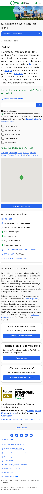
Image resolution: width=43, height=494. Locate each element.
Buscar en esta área (21, 206)
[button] (21, 177)
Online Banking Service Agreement (15, 465)
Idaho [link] (16, 41)
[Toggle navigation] (2, 3)
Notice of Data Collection (12, 468)
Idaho (20, 152)
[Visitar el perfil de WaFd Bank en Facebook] (11, 435)
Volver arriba (21, 427)
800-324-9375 (8, 440)
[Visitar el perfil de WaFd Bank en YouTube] (26, 435)
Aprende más (21, 358)
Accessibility (8, 457)
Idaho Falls (6, 218)
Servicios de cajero (11, 142)
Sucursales (7, 41)
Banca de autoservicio (12, 130)
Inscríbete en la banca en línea (21, 377)
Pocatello (18, 73)
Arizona (4, 152)
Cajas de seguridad (11, 138)
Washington (32, 155)
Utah (23, 155)
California (13, 152)
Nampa (8, 70)
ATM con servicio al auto (13, 134)
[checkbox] (2, 126)
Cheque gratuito (31, 298)
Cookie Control (9, 476)
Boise (32, 64)
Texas (17, 155)
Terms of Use (8, 461)
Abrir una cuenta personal (21, 336)
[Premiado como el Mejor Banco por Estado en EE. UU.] (21, 394)
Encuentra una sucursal (12, 33)
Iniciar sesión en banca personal (15, 453)
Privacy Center (9, 472)
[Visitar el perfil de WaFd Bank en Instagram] (31, 435)
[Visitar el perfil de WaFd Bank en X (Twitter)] (16, 435)
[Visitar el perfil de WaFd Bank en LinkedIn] (21, 435)
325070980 (18, 449)
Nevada (26, 152)
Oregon (11, 155)
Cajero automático (11, 126)
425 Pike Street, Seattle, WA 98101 (15, 444)
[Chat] (36, 3)
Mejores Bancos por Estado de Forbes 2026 (19, 419)
